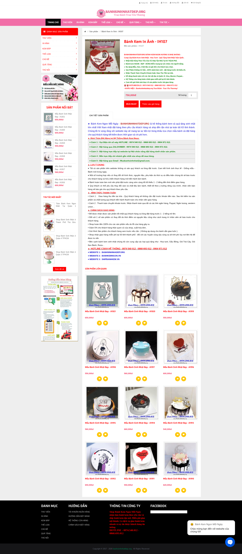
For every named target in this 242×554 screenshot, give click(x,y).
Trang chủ (144, 3)
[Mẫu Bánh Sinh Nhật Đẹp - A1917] (144, 378)
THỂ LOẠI (105, 22)
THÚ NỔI (150, 22)
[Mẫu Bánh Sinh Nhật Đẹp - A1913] (183, 434)
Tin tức (164, 2)
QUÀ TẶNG (134, 22)
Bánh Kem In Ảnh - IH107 (112, 31)
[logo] (121, 13)
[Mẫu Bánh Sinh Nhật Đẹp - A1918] (105, 378)
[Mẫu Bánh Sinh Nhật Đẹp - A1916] (183, 378)
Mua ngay (131, 104)
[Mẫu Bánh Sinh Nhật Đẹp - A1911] (144, 489)
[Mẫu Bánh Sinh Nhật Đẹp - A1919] (183, 322)
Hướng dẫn (175, 2)
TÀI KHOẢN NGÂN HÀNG (79, 512)
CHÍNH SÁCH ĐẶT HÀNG (79, 525)
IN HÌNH (80, 22)
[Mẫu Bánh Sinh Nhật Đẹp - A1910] (183, 489)
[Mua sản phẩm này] (99, 322)
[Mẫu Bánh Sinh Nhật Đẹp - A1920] (144, 322)
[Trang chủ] (85, 31)
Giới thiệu (155, 2)
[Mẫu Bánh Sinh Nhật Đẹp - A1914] (144, 434)
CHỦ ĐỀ (119, 22)
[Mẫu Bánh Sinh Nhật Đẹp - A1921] (105, 322)
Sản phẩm (93, 31)
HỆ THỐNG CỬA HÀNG (78, 520)
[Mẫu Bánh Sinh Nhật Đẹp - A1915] (105, 434)
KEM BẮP (92, 22)
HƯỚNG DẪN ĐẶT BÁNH (79, 516)
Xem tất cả (59, 269)
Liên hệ (185, 2)
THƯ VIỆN (67, 22)
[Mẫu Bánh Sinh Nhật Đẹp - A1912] (105, 489)
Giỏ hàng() (196, 2)
